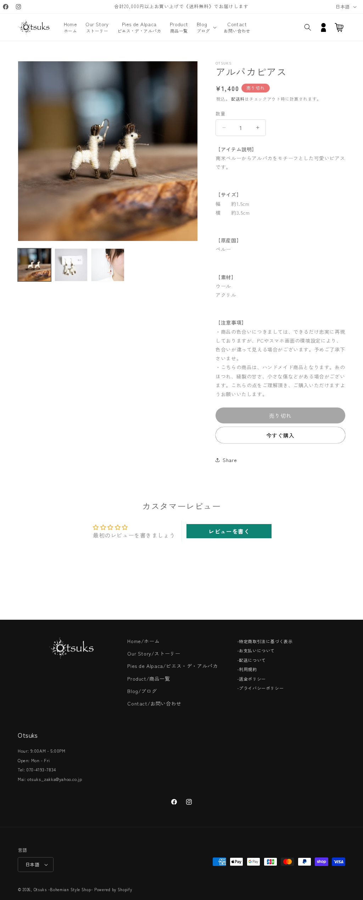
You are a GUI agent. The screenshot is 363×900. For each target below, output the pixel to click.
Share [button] (230, 459)
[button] (206, 27)
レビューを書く (229, 531)
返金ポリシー (252, 679)
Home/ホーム (143, 641)
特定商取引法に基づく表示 (265, 641)
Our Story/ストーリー (153, 653)
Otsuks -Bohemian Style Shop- (63, 889)
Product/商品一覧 (148, 678)
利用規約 (248, 669)
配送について (252, 660)
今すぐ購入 (280, 435)
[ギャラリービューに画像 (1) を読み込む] (34, 265)
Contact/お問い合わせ (154, 703)
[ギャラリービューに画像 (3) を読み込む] (107, 265)
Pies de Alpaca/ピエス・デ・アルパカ (172, 665)
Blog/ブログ (142, 690)
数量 (220, 113)
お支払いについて (257, 650)
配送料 (238, 99)
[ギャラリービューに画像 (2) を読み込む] (71, 265)
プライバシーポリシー (261, 688)
